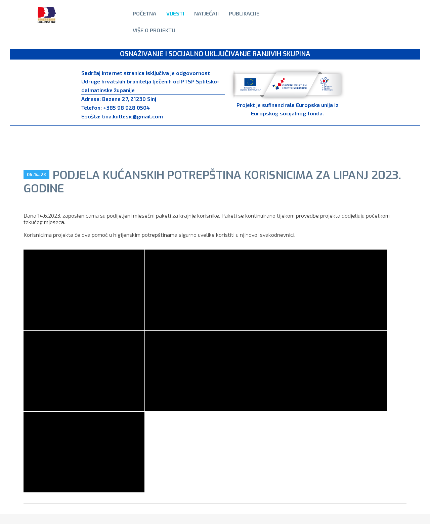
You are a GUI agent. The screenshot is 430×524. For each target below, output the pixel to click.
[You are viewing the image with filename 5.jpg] (205, 371)
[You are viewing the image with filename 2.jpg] (205, 290)
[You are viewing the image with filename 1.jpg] (84, 290)
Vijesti (175, 13)
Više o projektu (154, 30)
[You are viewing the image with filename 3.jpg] (326, 290)
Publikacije (244, 13)
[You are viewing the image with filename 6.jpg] (326, 371)
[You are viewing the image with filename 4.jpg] (84, 371)
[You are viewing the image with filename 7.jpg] (84, 452)
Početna (144, 13)
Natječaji (206, 13)
